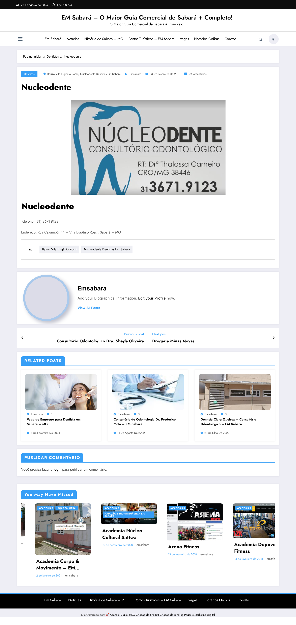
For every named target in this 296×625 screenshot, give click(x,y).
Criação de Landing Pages (176, 602)
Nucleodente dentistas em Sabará (100, 74)
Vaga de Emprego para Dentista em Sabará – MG (54, 421)
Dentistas (29, 74)
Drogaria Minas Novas (173, 341)
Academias (64, 508)
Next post (159, 334)
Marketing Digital (205, 602)
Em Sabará (53, 38)
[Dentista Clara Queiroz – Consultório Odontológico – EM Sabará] (235, 391)
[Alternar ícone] (20, 39)
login (57, 469)
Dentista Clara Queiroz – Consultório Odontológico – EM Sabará (228, 421)
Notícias (72, 38)
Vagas (184, 38)
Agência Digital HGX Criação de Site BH (135, 602)
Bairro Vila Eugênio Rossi (62, 74)
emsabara (135, 74)
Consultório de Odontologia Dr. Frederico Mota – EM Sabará (145, 421)
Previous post (134, 334)
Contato (230, 38)
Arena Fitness (136, 546)
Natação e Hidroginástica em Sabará (77, 515)
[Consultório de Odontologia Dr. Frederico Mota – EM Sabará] (148, 391)
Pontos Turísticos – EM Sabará (151, 38)
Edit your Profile (152, 298)
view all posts (89, 308)
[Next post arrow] (273, 338)
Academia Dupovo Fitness (208, 548)
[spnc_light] (274, 39)
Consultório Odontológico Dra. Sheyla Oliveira (100, 341)
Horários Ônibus (206, 38)
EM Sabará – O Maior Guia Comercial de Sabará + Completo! (147, 17)
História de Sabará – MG (103, 38)
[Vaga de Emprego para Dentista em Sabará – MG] (61, 391)
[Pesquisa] (261, 40)
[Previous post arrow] (22, 338)
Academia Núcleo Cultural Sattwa (75, 534)
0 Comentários (198, 74)
